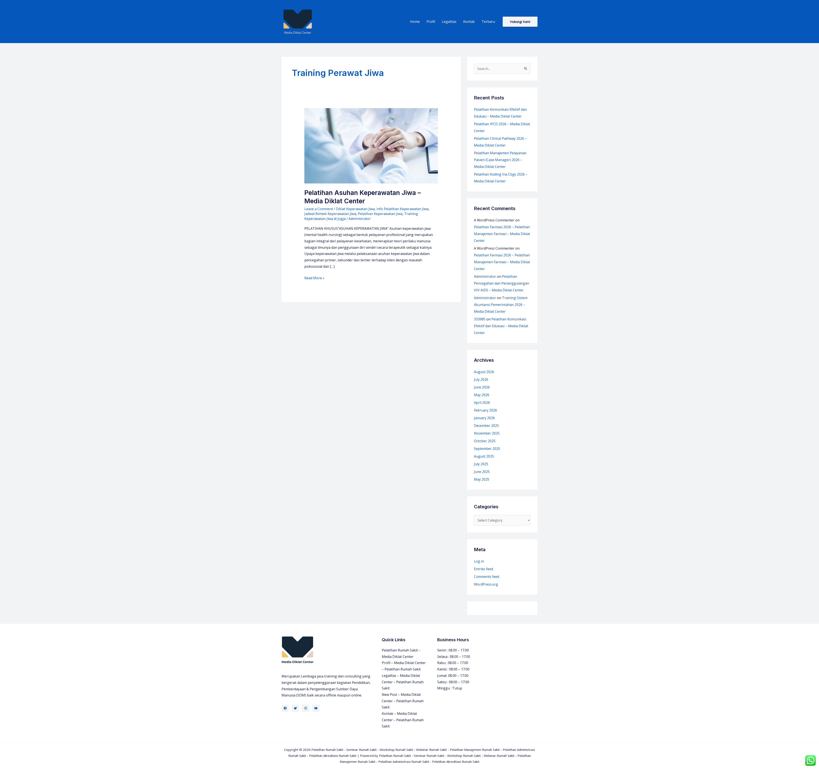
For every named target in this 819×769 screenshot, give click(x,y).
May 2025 (481, 479)
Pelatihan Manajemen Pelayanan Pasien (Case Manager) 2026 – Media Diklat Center (500, 160)
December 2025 (486, 425)
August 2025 (484, 456)
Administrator (485, 276)
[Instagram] (305, 708)
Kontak (469, 21)
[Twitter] (295, 708)
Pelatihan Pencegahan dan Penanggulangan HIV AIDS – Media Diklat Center (501, 283)
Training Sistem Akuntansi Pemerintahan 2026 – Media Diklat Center (500, 304)
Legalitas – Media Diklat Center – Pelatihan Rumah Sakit (403, 682)
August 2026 (484, 371)
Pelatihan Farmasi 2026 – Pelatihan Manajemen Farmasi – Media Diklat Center (502, 234)
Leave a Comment (318, 208)
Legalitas (449, 21)
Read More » (314, 278)
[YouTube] (315, 708)
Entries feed (483, 569)
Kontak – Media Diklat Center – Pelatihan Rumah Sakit (403, 719)
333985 (479, 319)
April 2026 (482, 402)
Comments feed (486, 576)
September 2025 (487, 448)
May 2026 (481, 394)
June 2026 (482, 387)
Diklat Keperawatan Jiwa (355, 208)
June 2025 (482, 471)
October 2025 (484, 441)
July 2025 (481, 464)
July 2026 (481, 379)
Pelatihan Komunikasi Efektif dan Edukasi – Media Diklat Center (501, 326)
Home (415, 21)
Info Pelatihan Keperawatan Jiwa (402, 208)
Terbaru (488, 21)
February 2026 (485, 410)
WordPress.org (486, 584)
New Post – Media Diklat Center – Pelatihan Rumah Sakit (403, 700)
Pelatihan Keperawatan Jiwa (380, 213)
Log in (479, 561)
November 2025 (487, 433)
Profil (431, 21)
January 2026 (484, 418)
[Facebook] (285, 708)
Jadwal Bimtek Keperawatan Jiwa (330, 213)
